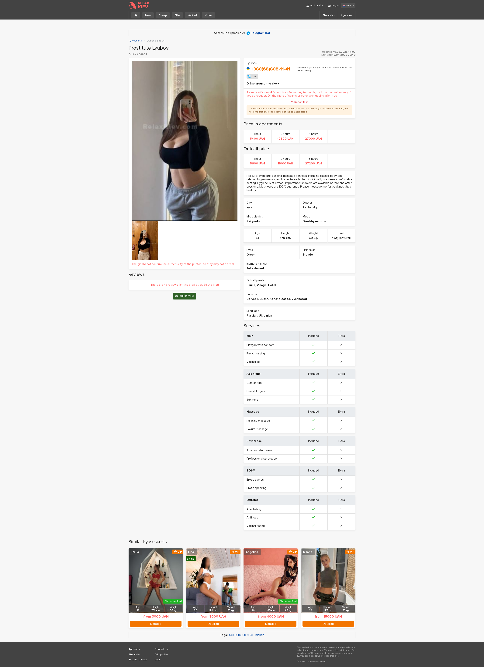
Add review (187, 296)
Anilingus (252, 517)
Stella (135, 552)
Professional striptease (262, 459)
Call (254, 76)
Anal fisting (254, 509)
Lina (191, 552)
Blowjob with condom (260, 345)
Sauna (251, 285)
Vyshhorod (299, 299)
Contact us (161, 649)
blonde (259, 635)
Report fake (301, 102)
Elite (177, 15)
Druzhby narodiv (314, 221)
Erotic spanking (256, 488)
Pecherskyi (310, 207)
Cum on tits (254, 383)
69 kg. (313, 238)
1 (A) (335, 238)
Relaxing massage (258, 421)
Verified (192, 15)
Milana (307, 552)
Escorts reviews (138, 659)
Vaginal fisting (256, 526)
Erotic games (255, 480)
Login (335, 5)
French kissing (256, 353)
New (148, 15)
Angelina (252, 552)
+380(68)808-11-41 (270, 69)
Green (251, 254)
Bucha (264, 299)
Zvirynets (253, 221)
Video (208, 15)
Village (262, 285)
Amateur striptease (259, 450)
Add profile (316, 5)
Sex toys (252, 400)
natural (345, 238)
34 (257, 238)
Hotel (272, 285)
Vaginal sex (254, 362)
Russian (252, 315)
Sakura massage (257, 429)
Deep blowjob (256, 391)
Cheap (163, 15)
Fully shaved (255, 268)
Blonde (308, 254)
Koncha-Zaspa (280, 299)
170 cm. (285, 238)
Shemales (329, 15)
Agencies (346, 15)
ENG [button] (348, 5)
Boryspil (252, 299)
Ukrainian (265, 315)
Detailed (155, 624)
